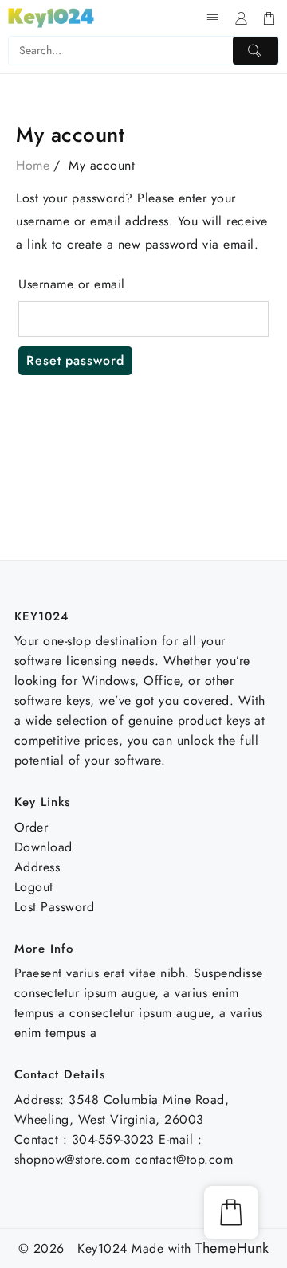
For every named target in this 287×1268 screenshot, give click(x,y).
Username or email (71, 284)
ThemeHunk (232, 1248)
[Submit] (255, 51)
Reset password (75, 360)
